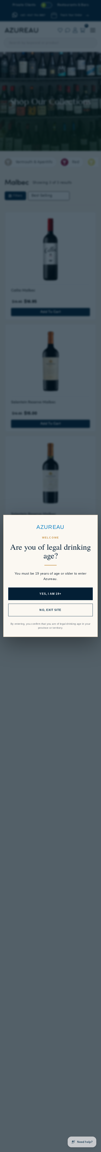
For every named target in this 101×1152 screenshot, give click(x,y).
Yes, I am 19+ (50, 594)
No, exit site (50, 610)
